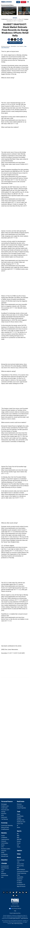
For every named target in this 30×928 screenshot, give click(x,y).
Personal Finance (6, 801)
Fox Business (6, 1)
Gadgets (19, 818)
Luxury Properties (21, 808)
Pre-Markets (4, 854)
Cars (2, 871)
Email (21, 39)
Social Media (20, 816)
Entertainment (5, 866)
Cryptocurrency (5, 839)
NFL (18, 833)
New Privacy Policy (15, 906)
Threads (15, 39)
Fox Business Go (21, 884)
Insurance (3, 813)
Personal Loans (5, 809)
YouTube (13, 892)
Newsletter (26, 892)
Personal (19, 804)
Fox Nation (19, 882)
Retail (2, 852)
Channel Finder (20, 860)
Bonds (2, 845)
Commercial (20, 806)
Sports (19, 831)
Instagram (10, 892)
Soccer (18, 843)
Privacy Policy (20, 865)
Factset (19, 917)
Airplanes (3, 873)
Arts (2, 877)
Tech (18, 811)
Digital (18, 814)
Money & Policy (5, 827)
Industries (3, 850)
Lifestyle (4, 863)
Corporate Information (22, 871)
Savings (3, 811)
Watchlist (4, 860)
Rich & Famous (5, 868)
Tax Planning (4, 819)
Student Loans (5, 806)
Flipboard (16, 892)
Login (18, 2)
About (19, 857)
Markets (4, 833)
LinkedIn (20, 892)
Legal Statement (24, 918)
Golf (18, 845)
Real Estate (20, 801)
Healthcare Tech (21, 821)
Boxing (18, 841)
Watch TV (23, 2)
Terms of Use (20, 863)
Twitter (12, 39)
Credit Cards (4, 808)
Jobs (18, 862)
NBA (18, 835)
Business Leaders (5, 848)
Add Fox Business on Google (15, 42)
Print (18, 39)
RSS (23, 892)
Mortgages (4, 804)
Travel (2, 869)
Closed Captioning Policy (15, 913)
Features (15, 17)
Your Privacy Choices (16, 908)
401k (2, 815)
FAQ (18, 867)
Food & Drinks (4, 875)
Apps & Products (21, 886)
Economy (4, 823)
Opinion (19, 850)
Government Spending (7, 825)
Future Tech (20, 823)
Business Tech (20, 819)
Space (18, 827)
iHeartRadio (16, 895)
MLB (18, 837)
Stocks (3, 835)
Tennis (18, 846)
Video (19, 854)
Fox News (19, 880)
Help (15, 910)
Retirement (4, 817)
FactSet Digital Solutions (14, 918)
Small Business (5, 829)
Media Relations (21, 869)
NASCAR (19, 839)
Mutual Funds (4, 856)
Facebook (9, 39)
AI (17, 825)
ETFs (2, 846)
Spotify (13, 895)
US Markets (4, 837)
